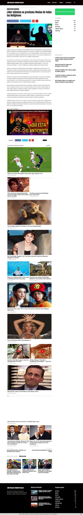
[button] (74, 2)
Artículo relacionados (12, 456)
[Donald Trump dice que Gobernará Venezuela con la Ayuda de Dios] (29, 464)
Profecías (57, 30)
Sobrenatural (58, 503)
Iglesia (56, 24)
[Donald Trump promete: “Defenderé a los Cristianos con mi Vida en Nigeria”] (45, 464)
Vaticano (57, 507)
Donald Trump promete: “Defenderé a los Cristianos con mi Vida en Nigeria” (45, 471)
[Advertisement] (65, 43)
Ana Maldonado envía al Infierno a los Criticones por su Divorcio (16, 451)
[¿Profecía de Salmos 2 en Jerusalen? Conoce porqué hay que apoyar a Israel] (34, 505)
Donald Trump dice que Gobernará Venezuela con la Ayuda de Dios (29, 471)
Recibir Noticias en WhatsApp (65, 11)
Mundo (61, 2)
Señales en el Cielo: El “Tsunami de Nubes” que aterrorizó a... (45, 491)
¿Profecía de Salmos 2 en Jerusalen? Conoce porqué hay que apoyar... (45, 504)
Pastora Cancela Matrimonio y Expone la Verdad (42, 451)
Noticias (54, 2)
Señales (57, 505)
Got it (59, 514)
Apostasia (68, 2)
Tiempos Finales (59, 28)
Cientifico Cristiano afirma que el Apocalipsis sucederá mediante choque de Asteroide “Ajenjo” (65, 59)
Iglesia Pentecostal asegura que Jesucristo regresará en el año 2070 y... (45, 498)
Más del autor (22, 456)
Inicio (49, 2)
